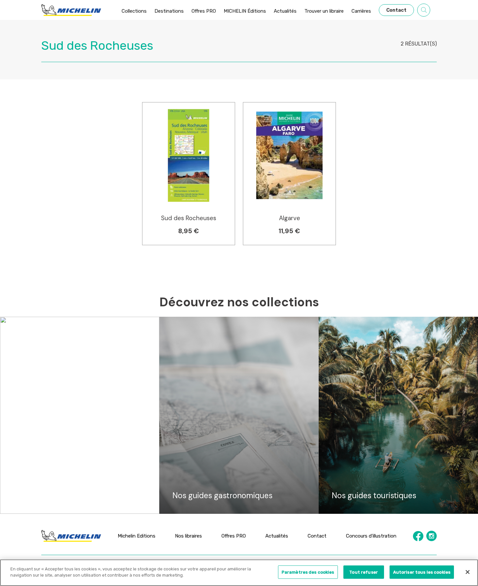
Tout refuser (363, 572)
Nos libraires (188, 536)
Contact (317, 536)
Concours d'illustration (371, 536)
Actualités (276, 536)
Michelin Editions (136, 536)
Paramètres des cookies (308, 572)
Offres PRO (233, 536)
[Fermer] (467, 572)
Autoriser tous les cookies (421, 572)
